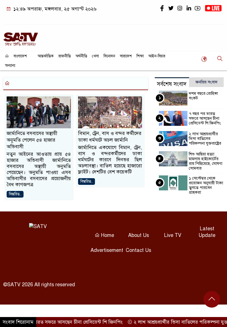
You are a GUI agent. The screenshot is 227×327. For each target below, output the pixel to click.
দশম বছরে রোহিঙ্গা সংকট (203, 96)
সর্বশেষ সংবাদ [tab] (172, 84)
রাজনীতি (64, 56)
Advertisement (107, 250)
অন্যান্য (10, 65)
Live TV (172, 235)
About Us (138, 235)
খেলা (95, 56)
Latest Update (206, 232)
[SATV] (20, 37)
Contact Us (138, 250)
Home (107, 235)
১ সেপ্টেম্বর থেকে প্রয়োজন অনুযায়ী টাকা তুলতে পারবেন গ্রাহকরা (206, 185)
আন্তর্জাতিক (46, 56)
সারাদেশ (126, 56)
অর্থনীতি (81, 56)
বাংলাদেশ (20, 56)
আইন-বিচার (156, 56)
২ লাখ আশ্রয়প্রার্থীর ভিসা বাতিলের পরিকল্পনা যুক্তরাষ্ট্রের (205, 138)
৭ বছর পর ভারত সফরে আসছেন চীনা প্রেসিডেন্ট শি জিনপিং (205, 118)
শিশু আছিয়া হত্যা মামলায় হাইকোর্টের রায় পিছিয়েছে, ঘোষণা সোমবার (205, 161)
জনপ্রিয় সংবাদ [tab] (206, 82)
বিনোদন (109, 56)
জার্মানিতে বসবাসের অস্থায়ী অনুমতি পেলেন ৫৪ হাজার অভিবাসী (32, 140)
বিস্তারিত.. (15, 194)
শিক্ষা (140, 56)
